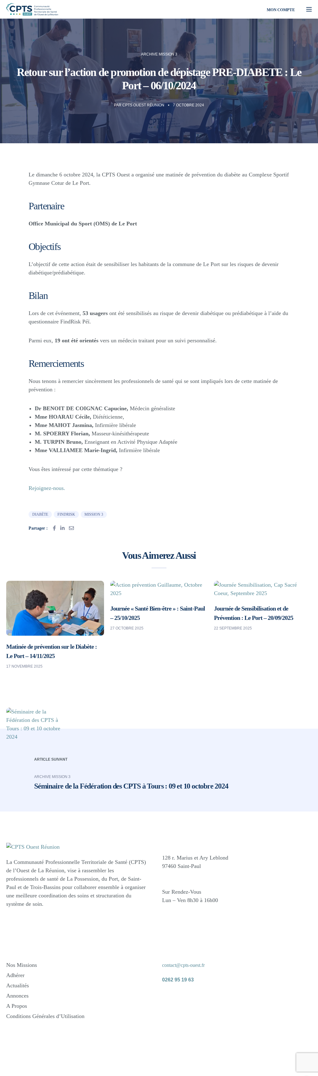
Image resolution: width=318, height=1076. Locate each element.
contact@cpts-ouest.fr (183, 965)
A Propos (16, 1006)
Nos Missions (21, 965)
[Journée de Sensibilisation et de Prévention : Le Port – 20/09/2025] (263, 588)
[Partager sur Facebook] (54, 528)
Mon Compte (281, 9)
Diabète (40, 514)
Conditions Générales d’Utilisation (45, 1016)
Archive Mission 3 (159, 54)
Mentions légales (208, 1060)
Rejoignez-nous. (47, 488)
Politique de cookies (211, 1067)
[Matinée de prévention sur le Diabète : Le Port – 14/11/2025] (55, 608)
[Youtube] (214, 998)
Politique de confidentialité (257, 1060)
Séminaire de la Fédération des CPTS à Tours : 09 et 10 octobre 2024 (131, 786)
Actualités (17, 985)
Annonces (17, 996)
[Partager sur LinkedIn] (62, 528)
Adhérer (15, 975)
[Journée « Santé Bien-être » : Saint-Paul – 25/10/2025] (159, 588)
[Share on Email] (71, 528)
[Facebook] (170, 998)
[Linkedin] (192, 998)
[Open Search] (254, 9)
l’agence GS (92, 1063)
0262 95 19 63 (178, 979)
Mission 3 (93, 514)
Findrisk (66, 514)
